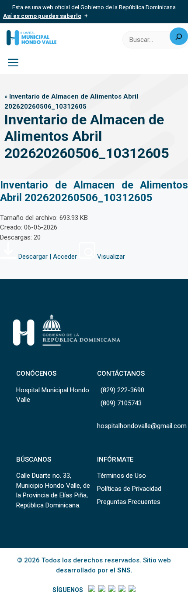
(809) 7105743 (121, 403)
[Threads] (121, 590)
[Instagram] (111, 590)
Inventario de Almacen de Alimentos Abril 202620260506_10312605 (94, 191)
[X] (101, 590)
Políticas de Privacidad (129, 489)
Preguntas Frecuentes (128, 502)
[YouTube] (131, 590)
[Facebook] (91, 590)
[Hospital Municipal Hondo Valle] (31, 38)
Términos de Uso (121, 476)
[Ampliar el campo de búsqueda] (179, 36)
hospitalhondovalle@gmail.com (142, 426)
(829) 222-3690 (122, 390)
